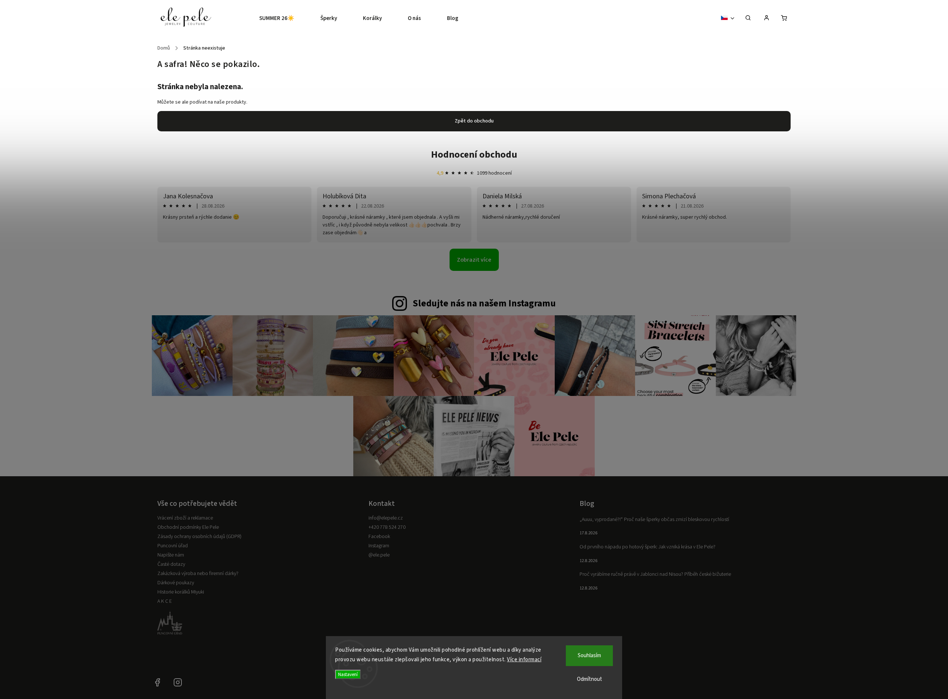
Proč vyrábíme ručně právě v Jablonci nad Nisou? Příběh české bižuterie (655, 574)
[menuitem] (283, 18)
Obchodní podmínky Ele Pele (188, 527)
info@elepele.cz (385, 518)
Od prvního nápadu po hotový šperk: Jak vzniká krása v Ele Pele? (647, 547)
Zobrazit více (474, 260)
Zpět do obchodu (474, 121)
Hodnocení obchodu (474, 154)
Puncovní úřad (172, 546)
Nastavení (348, 674)
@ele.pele (379, 555)
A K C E (164, 601)
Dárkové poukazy (175, 583)
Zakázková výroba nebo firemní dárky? (197, 573)
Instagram (378, 546)
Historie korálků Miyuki (180, 592)
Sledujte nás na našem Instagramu (484, 303)
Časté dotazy (171, 564)
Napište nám (170, 555)
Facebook (379, 536)
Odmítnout (589, 679)
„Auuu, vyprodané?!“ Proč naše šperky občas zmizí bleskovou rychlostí (654, 519)
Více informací (524, 659)
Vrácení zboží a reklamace (185, 518)
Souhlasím (589, 655)
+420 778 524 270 (386, 527)
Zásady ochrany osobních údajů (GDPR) (199, 536)
